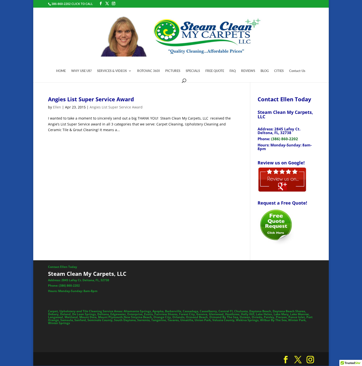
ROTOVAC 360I (148, 71)
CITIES (279, 71)
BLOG (265, 71)
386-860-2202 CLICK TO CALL (72, 4)
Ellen (57, 107)
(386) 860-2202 (284, 138)
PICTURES (172, 71)
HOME (61, 71)
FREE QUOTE (214, 71)
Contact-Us (297, 71)
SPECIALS (193, 71)
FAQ (233, 71)
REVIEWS (248, 71)
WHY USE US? (81, 71)
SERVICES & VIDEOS (112, 71)
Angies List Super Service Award (91, 99)
